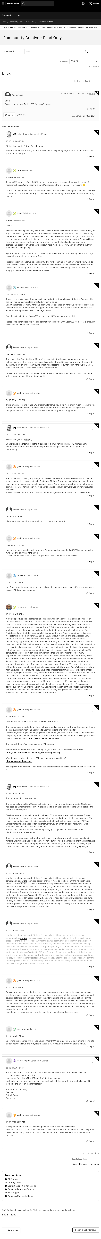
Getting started (15, 1182)
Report (92, 108)
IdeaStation (41, 22)
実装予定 (28, 439)
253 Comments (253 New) (83, 116)
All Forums (13, 1179)
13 (95, 1153)
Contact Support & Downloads (22, 1186)
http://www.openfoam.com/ (19, 761)
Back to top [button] (13, 1230)
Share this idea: (79, 1164)
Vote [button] (10, 114)
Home (4, 22)
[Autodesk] (13, 3)
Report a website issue (85, 1230)
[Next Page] (98, 1153)
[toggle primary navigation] (4, 3)
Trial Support (14, 1192)
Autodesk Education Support (21, 1189)
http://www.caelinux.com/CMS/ (44, 738)
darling (23, 881)
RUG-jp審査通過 (88, 94)
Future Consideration (33, 146)
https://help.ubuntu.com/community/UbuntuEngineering (33, 752)
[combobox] (37, 3)
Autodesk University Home (20, 1196)
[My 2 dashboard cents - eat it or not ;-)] (97, 81)
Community (7, 15)
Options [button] (93, 66)
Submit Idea (9, 1214)
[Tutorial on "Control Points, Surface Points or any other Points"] (92, 81)
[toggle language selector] (83, 3)
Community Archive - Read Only (21, 22)
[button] (91, 136)
